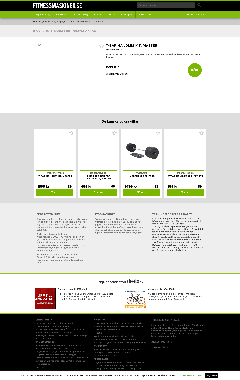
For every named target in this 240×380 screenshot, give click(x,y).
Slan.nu (165, 347)
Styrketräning (43, 14)
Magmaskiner (42, 354)
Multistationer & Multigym (63, 354)
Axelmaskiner (56, 345)
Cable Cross (56, 348)
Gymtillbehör (78, 351)
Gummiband (121, 339)
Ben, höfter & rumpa (74, 345)
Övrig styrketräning (75, 329)
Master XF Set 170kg (142, 176)
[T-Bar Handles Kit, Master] (71, 45)
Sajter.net (156, 347)
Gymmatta (65, 351)
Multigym (60, 329)
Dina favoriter (196, 14)
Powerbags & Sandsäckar (48, 332)
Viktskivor (40, 338)
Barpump (40, 323)
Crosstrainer (99, 323)
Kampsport (127, 14)
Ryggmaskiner (66, 21)
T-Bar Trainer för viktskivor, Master (98, 177)
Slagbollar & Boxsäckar (104, 355)
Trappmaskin (114, 329)
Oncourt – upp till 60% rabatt (73, 289)
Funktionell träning (66, 323)
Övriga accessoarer (128, 365)
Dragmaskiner (42, 351)
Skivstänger (67, 332)
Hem (35, 21)
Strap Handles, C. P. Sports (185, 176)
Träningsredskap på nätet (172, 214)
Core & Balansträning (103, 339)
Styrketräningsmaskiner (47, 361)
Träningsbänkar (43, 364)
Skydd (127, 352)
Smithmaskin (82, 357)
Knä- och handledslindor (105, 365)
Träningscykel (100, 329)
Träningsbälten (100, 368)
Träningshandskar (117, 368)
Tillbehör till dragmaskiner (73, 361)
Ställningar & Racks (45, 335)
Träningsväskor (135, 368)
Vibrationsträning (122, 342)
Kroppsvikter (113, 323)
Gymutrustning (80, 14)
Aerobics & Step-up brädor (106, 336)
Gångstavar (131, 362)
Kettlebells (63, 326)
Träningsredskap (78, 335)
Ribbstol (55, 357)
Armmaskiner (42, 345)
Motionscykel (136, 323)
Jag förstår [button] (212, 375)
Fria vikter (51, 323)
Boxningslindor (119, 349)
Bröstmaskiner (43, 348)
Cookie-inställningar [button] (191, 375)
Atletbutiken (142, 173)
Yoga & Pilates (139, 342)
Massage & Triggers (103, 342)
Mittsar (119, 352)
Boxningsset (134, 349)
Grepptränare (42, 326)
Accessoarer (144, 14)
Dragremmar (99, 362)
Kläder (141, 362)
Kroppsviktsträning (45, 329)
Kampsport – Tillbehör (104, 352)
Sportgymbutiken (117, 74)
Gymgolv (54, 351)
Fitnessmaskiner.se (57, 5)
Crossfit (111, 14)
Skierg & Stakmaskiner (118, 326)
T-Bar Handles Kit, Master (131, 46)
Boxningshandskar (102, 349)
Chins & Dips (70, 348)
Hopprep (132, 339)
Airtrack (125, 336)
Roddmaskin (99, 326)
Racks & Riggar (43, 357)
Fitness (97, 14)
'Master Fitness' (114, 49)
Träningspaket (62, 335)
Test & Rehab (136, 326)
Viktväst (50, 338)
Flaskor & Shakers (115, 362)
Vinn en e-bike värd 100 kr (161, 289)
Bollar (132, 336)
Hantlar (53, 326)
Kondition (61, 14)
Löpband (124, 323)
